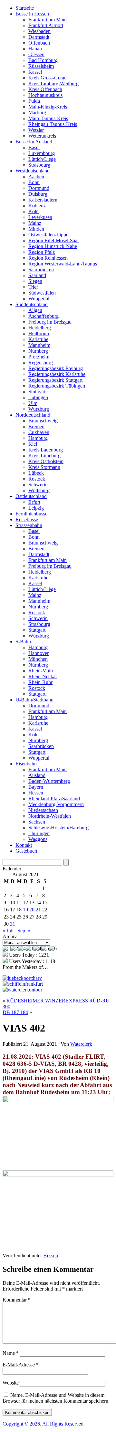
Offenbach (39, 43)
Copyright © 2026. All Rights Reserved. (44, 1424)
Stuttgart (36, 391)
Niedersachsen (43, 810)
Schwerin (38, 484)
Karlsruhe (38, 339)
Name (11, 1353)
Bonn (34, 182)
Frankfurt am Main (47, 19)
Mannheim (39, 345)
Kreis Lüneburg (44, 455)
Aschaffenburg (43, 316)
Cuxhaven (38, 432)
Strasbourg (39, 165)
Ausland (36, 775)
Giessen (36, 54)
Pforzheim (38, 356)
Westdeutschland (32, 170)
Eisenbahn (26, 763)
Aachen (36, 176)
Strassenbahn (28, 525)
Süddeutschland (31, 304)
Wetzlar (36, 130)
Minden (36, 229)
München (38, 659)
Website (11, 1382)
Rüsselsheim (41, 66)
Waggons (37, 839)
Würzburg (38, 409)
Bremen (36, 426)
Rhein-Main (40, 670)
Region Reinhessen (48, 258)
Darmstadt (38, 37)
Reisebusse (26, 519)
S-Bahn (23, 641)
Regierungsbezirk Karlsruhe (56, 374)
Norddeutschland (32, 415)
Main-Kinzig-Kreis (47, 106)
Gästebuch (26, 851)
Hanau (35, 48)
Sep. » (23, 930)
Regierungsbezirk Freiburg (55, 368)
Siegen (35, 281)
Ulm (32, 403)
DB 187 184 (15, 1012)
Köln (33, 211)
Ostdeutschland (31, 496)
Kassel (35, 72)
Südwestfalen (42, 293)
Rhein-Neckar (42, 676)
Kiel (32, 444)
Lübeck (36, 473)
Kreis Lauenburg (45, 449)
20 (31, 909)
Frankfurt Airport (45, 25)
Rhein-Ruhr (40, 682)
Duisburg (37, 194)
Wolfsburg (39, 490)
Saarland (37, 275)
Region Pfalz (41, 252)
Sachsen (36, 822)
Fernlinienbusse (31, 513)
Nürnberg (38, 351)
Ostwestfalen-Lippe (48, 234)
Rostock (36, 479)
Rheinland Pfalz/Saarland (54, 798)
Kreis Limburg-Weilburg (53, 83)
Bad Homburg (43, 60)
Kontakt (23, 845)
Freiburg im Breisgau (50, 322)
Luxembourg (41, 153)
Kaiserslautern (42, 199)
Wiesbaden (39, 31)
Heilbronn (38, 333)
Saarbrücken (41, 269)
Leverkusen (40, 217)
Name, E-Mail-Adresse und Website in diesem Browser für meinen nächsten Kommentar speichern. (56, 1398)
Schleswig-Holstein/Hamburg (58, 827)
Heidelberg (39, 327)
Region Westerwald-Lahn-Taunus (62, 263)
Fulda (34, 101)
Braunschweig (43, 420)
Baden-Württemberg (49, 781)
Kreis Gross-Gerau (47, 77)
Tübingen (38, 397)
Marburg (37, 112)
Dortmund (38, 188)
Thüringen (39, 833)
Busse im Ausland (33, 141)
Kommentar (17, 1299)
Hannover (38, 653)
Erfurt (34, 502)
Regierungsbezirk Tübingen (56, 386)
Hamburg (38, 438)
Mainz (34, 223)
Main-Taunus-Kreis (48, 118)
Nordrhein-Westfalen (49, 816)
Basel (34, 147)
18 (19, 909)
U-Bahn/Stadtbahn (34, 699)
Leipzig (36, 508)
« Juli (8, 930)
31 (12, 924)
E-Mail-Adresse (21, 1364)
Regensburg (40, 362)
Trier (33, 287)
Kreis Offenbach (45, 89)
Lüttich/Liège (42, 159)
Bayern (35, 787)
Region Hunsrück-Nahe (52, 246)
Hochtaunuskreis (45, 95)
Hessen (35, 792)
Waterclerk (81, 1044)
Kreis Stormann (44, 467)
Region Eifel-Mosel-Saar (53, 240)
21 (38, 909)
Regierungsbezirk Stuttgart (55, 380)
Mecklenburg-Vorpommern (56, 804)
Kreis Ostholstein (45, 461)
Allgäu (35, 310)
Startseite (24, 8)
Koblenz (37, 205)
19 (25, 909)
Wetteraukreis (42, 136)
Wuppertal (38, 298)
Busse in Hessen (32, 13)
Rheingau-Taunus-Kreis (52, 124)
